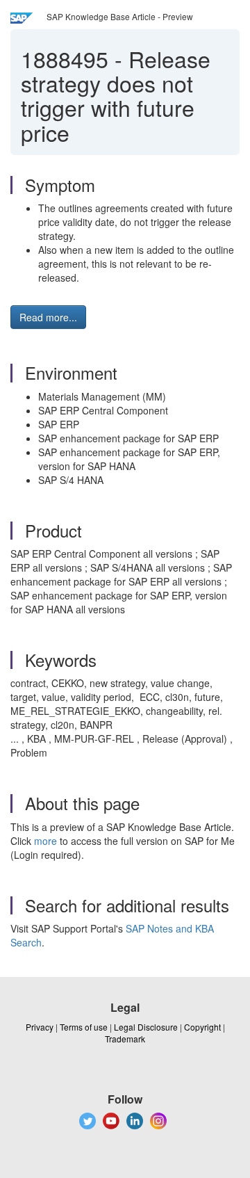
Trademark (125, 1038)
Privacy (39, 1027)
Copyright (202, 1027)
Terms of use (84, 1027)
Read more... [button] (48, 317)
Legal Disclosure (146, 1027)
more (45, 841)
